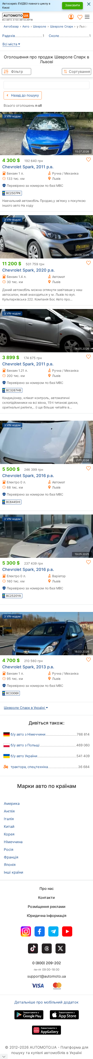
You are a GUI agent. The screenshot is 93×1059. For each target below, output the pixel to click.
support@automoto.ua (46, 976)
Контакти (46, 897)
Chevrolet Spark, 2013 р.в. (28, 666)
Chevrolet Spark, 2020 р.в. (28, 270)
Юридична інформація (46, 915)
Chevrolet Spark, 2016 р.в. (28, 475)
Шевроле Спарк (61, 26)
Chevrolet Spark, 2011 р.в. (27, 166)
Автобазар (11, 26)
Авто (25, 26)
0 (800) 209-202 (46, 963)
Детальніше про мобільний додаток (46, 1002)
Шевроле (39, 26)
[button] (88, 17)
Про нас (47, 888)
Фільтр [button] (17, 71)
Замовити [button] (72, 5)
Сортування (79, 71)
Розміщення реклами (46, 906)
